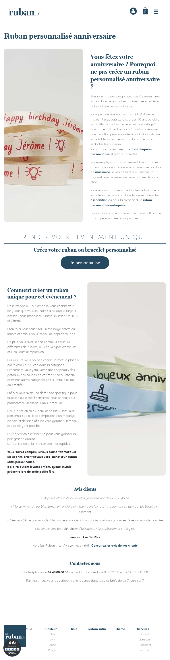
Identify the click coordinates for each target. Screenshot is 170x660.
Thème (120, 628)
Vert (52, 639)
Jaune (52, 644)
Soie (74, 628)
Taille (28, 628)
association (99, 200)
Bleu (52, 634)
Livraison (144, 639)
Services (143, 628)
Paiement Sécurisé (145, 647)
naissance (102, 172)
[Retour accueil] (24, 11)
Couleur (51, 628)
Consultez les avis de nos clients (114, 545)
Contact (144, 634)
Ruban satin (97, 628)
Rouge (52, 650)
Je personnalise (85, 262)
